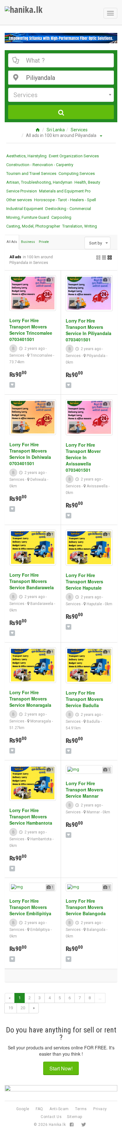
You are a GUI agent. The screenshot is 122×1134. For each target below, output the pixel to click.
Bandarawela (41, 603)
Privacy (100, 1109)
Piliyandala (96, 356)
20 (23, 1007)
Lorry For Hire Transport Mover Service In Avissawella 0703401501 (83, 457)
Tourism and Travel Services (31, 173)
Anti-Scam (59, 1109)
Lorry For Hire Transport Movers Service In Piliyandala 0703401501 (88, 330)
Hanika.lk (57, 1124)
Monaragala (40, 721)
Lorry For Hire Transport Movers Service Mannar (84, 789)
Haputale (94, 604)
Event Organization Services (74, 156)
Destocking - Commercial (68, 208)
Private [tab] (44, 242)
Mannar (93, 812)
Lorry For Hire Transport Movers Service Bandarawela (31, 581)
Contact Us (51, 1117)
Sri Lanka (56, 129)
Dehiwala (38, 479)
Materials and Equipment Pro (65, 191)
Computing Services (76, 173)
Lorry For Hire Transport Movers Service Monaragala (30, 698)
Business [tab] (28, 242)
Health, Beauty (87, 182)
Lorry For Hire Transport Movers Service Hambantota (30, 816)
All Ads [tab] (12, 242)
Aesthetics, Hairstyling (26, 156)
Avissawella (97, 486)
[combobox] (61, 95)
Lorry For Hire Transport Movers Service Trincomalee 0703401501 (30, 329)
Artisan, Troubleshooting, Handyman (39, 182)
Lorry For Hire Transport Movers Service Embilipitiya (30, 907)
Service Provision (21, 191)
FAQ (39, 1109)
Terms (81, 1109)
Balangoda (96, 929)
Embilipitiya (40, 929)
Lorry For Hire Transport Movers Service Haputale (84, 581)
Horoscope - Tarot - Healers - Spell (65, 199)
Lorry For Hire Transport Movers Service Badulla (84, 699)
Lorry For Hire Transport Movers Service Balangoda (86, 907)
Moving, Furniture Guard (27, 217)
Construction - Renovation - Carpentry (39, 164)
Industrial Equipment (24, 208)
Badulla (93, 721)
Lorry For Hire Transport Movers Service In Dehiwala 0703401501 (30, 453)
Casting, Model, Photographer (33, 226)
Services (79, 129)
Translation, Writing (79, 226)
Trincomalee (41, 355)
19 (10, 1007)
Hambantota (41, 839)
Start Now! (61, 1068)
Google (22, 1109)
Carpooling (61, 217)
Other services (19, 199)
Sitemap (74, 1117)
